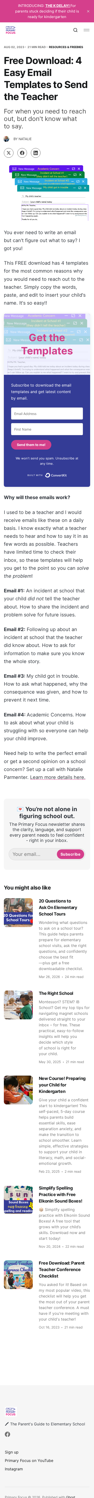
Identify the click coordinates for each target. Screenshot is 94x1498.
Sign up (12, 1452)
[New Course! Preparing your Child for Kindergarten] (47, 1124)
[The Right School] (47, 1027)
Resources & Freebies (66, 47)
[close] (88, 11)
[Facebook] (7, 1434)
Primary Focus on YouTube (29, 1460)
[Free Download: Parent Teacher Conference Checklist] (47, 1294)
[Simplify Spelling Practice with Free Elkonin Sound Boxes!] (47, 1216)
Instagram (14, 1469)
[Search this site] (75, 30)
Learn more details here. (58, 777)
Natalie (25, 139)
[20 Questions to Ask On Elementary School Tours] (47, 938)
